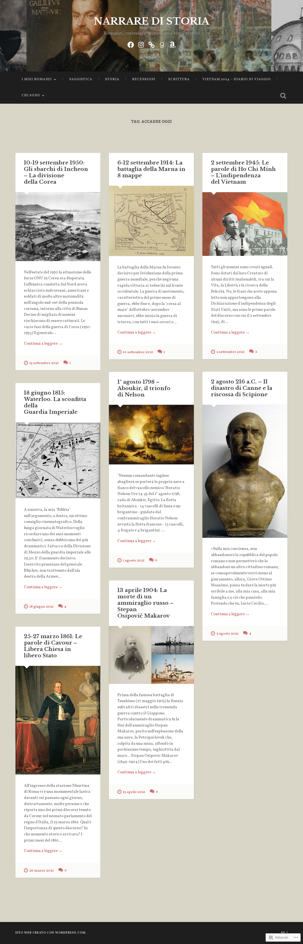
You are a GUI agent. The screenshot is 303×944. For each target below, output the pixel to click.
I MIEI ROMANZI (37, 79)
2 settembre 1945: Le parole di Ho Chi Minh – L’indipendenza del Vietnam (243, 172)
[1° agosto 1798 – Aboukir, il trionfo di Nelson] (151, 434)
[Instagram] (141, 44)
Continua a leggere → (43, 344)
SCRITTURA (179, 79)
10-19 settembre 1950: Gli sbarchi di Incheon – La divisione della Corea (56, 172)
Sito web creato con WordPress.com (50, 933)
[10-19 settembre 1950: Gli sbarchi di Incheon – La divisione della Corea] (57, 226)
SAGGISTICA (80, 79)
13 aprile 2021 (134, 792)
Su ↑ (284, 933)
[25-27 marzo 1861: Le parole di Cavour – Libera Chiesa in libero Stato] (57, 720)
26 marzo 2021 (41, 870)
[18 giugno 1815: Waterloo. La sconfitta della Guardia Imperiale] (57, 460)
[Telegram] (151, 44)
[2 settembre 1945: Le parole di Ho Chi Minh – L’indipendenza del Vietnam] (244, 224)
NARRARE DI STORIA (151, 21)
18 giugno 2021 (41, 606)
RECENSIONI (144, 79)
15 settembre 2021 (44, 363)
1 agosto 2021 (133, 560)
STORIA (112, 79)
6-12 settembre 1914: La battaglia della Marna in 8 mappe (151, 169)
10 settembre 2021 (138, 352)
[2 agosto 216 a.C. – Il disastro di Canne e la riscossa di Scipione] (244, 471)
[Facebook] (130, 44)
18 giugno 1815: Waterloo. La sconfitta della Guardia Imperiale (55, 402)
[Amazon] (172, 44)
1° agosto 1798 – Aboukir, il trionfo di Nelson (143, 388)
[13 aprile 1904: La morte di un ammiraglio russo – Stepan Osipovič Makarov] (151, 655)
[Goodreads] (162, 44)
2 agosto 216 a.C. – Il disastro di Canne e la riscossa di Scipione (241, 388)
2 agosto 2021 (227, 633)
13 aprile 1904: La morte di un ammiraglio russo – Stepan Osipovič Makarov (145, 603)
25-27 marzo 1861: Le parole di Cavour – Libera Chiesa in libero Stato (53, 646)
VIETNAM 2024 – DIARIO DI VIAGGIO (236, 79)
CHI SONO (31, 95)
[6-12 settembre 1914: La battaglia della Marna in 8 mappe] (151, 221)
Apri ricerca (283, 96)
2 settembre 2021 (230, 352)
